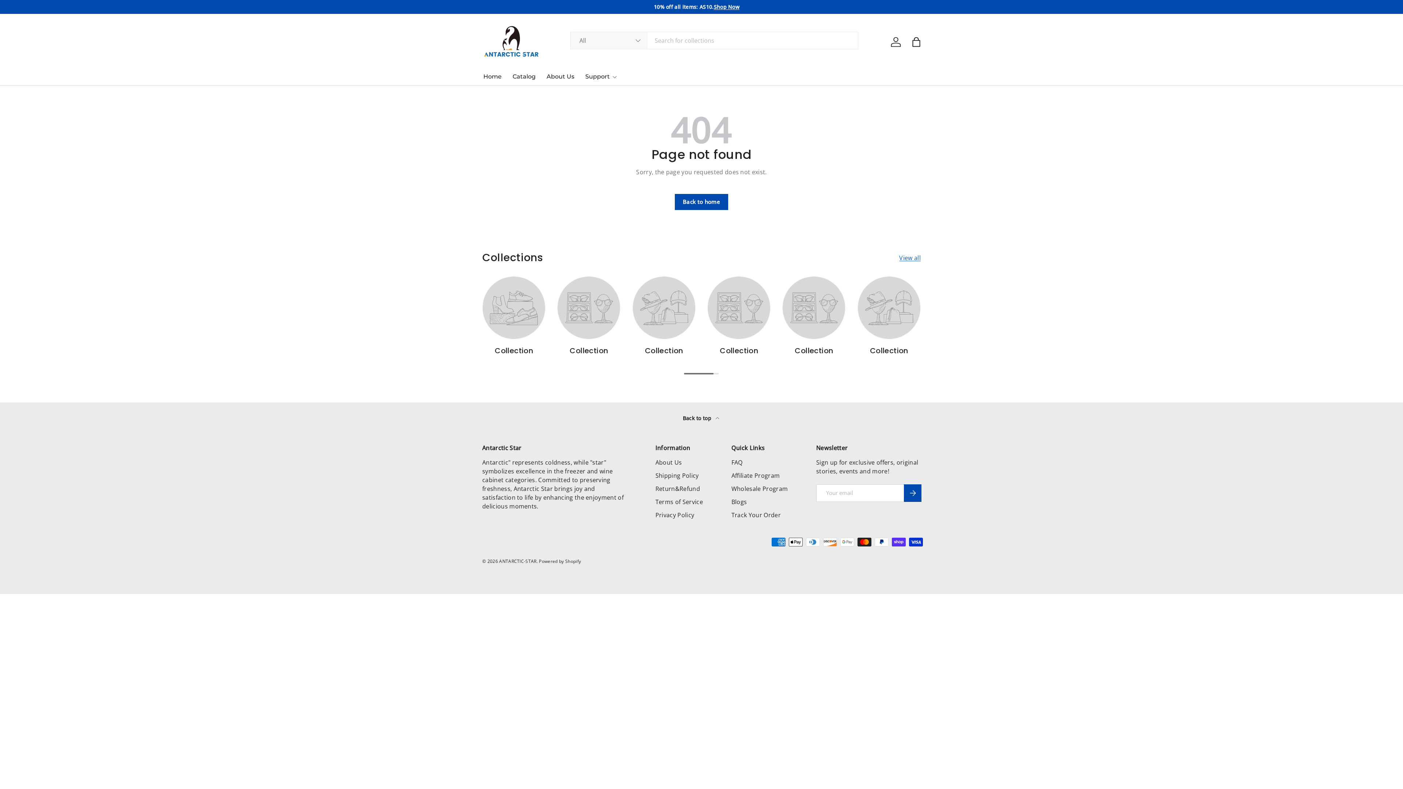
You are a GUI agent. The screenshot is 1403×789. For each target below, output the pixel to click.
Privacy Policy (674, 515)
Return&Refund (677, 489)
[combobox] (714, 40)
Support (597, 76)
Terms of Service (679, 502)
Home (492, 76)
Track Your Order (756, 515)
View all (910, 258)
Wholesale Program (759, 489)
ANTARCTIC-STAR (517, 561)
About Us (560, 76)
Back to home (701, 201)
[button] (916, 42)
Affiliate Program (755, 476)
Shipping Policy (677, 476)
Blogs (739, 502)
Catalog (524, 76)
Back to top (698, 418)
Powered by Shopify (560, 561)
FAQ (737, 462)
